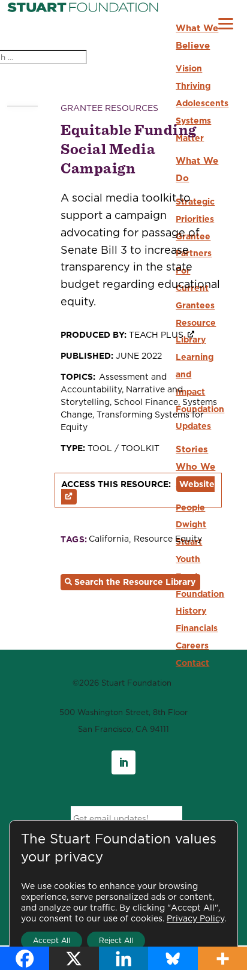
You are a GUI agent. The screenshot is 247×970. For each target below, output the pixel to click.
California (109, 539)
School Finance (146, 402)
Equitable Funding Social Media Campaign (129, 148)
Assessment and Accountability (114, 383)
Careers (192, 645)
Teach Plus (156, 335)
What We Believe (197, 37)
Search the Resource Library (134, 582)
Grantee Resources (109, 108)
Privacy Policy (195, 918)
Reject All (116, 940)
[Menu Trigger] (225, 24)
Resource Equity (168, 539)
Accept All (51, 940)
